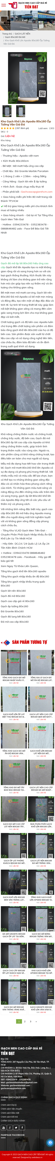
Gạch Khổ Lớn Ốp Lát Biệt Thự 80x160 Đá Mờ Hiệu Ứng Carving (13, 715)
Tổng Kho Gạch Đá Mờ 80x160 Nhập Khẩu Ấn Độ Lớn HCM (13, 678)
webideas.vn (37, 1157)
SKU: (3, 131)
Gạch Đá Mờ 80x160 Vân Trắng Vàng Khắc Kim (13, 1008)
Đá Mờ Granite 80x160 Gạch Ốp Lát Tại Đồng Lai (14, 935)
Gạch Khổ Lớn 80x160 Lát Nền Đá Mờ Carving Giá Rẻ (41, 752)
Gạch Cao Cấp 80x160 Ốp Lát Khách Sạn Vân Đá (13, 971)
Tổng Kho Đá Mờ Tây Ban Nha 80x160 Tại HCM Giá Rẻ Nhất (14, 788)
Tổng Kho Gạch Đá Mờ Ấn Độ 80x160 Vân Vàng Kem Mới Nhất (13, 752)
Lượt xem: (43, 128)
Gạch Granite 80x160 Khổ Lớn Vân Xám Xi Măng (41, 1008)
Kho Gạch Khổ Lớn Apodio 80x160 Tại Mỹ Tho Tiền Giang (41, 971)
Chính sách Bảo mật (10, 1113)
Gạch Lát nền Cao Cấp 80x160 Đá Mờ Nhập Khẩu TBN (41, 788)
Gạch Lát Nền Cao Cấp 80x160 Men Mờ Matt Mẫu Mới (41, 715)
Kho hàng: (6, 140)
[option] (27, 78)
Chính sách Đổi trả (9, 1117)
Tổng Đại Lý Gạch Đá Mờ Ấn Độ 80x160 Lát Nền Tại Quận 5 (41, 678)
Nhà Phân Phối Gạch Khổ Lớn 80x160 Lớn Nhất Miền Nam (41, 825)
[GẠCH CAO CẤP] (27, 77)
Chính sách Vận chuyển (11, 1109)
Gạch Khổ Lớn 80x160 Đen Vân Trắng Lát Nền (14, 898)
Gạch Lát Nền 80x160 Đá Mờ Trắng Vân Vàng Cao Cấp (41, 862)
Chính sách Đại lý (8, 1105)
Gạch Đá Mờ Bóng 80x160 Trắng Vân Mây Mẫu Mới (41, 935)
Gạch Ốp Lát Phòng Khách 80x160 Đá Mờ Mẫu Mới (13, 862)
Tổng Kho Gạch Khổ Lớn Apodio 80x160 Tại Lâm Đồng (41, 898)
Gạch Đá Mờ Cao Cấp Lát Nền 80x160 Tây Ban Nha (14, 825)
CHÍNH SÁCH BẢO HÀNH (13, 1121)
